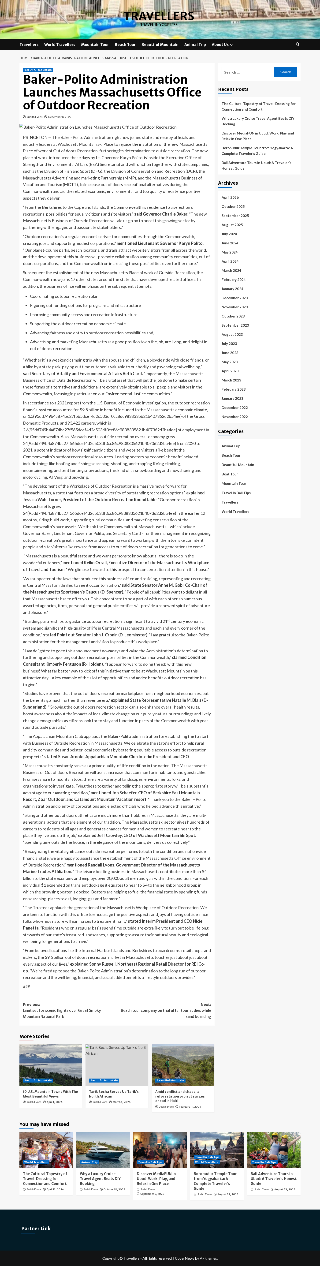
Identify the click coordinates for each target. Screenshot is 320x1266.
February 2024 (234, 279)
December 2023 (235, 298)
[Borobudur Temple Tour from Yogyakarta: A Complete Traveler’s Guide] (217, 1150)
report (73, 402)
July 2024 (229, 234)
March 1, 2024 (122, 1102)
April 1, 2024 (55, 1102)
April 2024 (230, 261)
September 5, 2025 (152, 1193)
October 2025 (233, 206)
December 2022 (235, 407)
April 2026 (230, 197)
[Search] (298, 44)
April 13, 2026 (55, 1189)
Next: (166, 1010)
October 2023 (233, 316)
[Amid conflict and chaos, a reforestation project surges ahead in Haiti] (183, 1065)
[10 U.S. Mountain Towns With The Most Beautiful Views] (50, 1065)
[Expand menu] (231, 45)
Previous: (62, 1010)
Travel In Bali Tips (236, 493)
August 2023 (232, 334)
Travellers (159, 16)
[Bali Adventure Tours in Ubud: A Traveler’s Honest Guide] (274, 1150)
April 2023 (230, 371)
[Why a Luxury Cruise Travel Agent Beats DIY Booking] (103, 1150)
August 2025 (232, 225)
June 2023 (230, 353)
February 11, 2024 (190, 1106)
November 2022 (235, 417)
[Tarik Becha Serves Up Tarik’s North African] (117, 1065)
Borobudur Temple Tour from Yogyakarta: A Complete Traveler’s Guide (257, 151)
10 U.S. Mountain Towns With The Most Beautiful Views (50, 1094)
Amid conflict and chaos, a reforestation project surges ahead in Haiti (180, 1096)
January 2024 (232, 289)
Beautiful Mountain (160, 44)
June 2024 (230, 243)
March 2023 (231, 380)
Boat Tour (230, 474)
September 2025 (235, 215)
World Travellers (59, 44)
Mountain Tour (95, 44)
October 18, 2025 (114, 1189)
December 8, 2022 (59, 117)
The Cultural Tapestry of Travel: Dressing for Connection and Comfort (259, 106)
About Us (220, 44)
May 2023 (230, 362)
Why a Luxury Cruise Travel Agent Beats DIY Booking (258, 121)
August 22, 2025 (227, 1194)
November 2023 (235, 307)
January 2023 (232, 398)
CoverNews (184, 1258)
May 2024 (230, 252)
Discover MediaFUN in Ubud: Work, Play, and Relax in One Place (258, 136)
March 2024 (231, 270)
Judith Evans (35, 117)
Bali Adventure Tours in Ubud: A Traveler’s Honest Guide (256, 165)
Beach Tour (125, 44)
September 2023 (235, 325)
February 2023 (234, 389)
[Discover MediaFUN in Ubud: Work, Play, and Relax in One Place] (160, 1150)
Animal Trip (195, 44)
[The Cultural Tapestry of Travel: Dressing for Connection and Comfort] (46, 1150)
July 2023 (229, 343)
